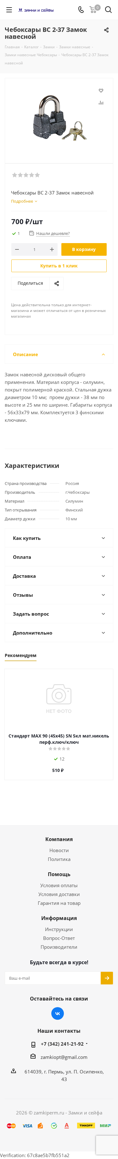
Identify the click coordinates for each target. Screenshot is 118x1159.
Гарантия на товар (59, 903)
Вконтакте (57, 1013)
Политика (59, 859)
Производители (59, 947)
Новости (59, 850)
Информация (59, 918)
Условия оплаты (59, 885)
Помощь (59, 874)
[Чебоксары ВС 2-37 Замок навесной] (59, 118)
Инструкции (59, 929)
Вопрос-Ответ (59, 938)
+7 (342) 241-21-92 (62, 1044)
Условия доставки (59, 894)
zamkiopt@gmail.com (64, 1057)
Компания (59, 839)
